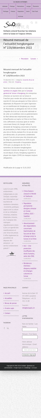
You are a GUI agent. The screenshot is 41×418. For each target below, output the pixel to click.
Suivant (33, 59)
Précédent (24, 59)
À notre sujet (9, 308)
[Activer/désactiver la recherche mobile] (32, 22)
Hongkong (18, 82)
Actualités (25, 80)
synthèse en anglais (10, 91)
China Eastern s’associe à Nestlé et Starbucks (30, 193)
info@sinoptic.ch (28, 308)
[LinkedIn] (8, 328)
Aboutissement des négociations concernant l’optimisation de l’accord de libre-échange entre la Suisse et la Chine (30, 231)
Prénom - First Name (29, 334)
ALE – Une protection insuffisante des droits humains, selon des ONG (29, 251)
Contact (7, 313)
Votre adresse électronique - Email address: (29, 344)
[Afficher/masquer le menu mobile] (36, 22)
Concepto (34, 368)
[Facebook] (4, 328)
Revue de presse (11, 303)
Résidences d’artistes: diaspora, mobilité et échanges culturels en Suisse (30, 269)
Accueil (7, 293)
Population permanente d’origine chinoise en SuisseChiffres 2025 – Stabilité (30, 209)
